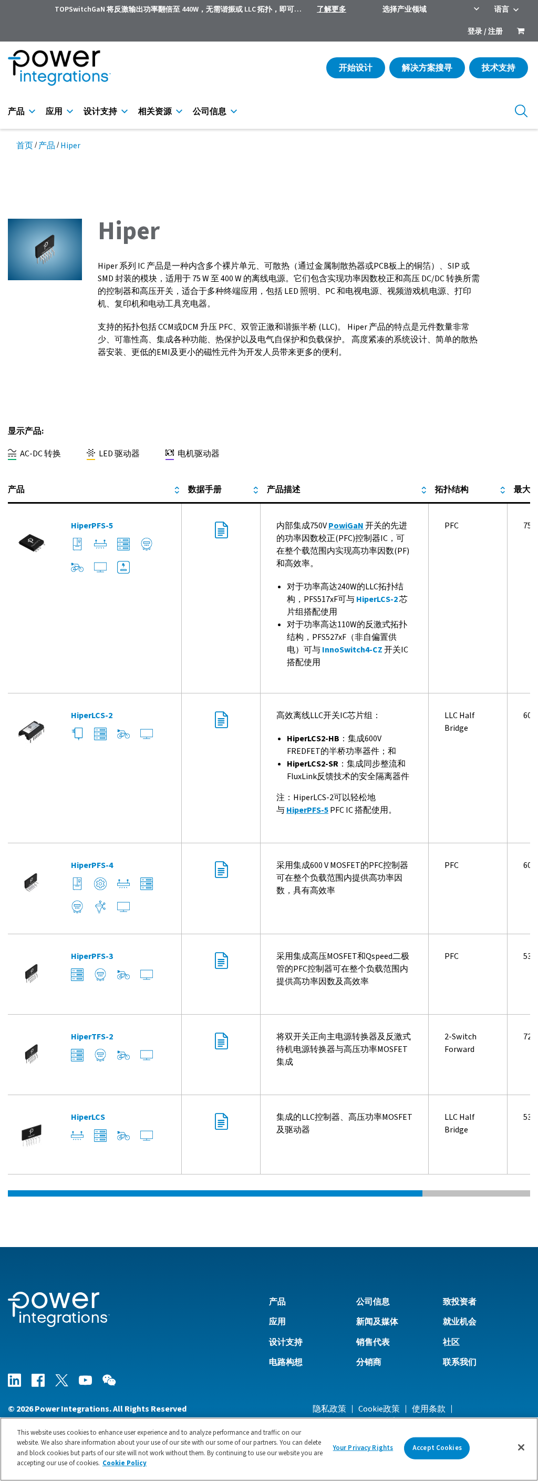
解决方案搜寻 (427, 68)
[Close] (521, 1447)
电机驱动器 (198, 453)
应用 (54, 111)
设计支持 (100, 111)
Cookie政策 (379, 1409)
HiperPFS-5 (92, 526)
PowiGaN (346, 526)
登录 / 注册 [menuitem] (485, 31)
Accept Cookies (437, 1448)
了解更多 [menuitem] (331, 9)
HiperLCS (88, 1117)
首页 (24, 145)
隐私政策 (329, 1409)
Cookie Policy (124, 1463)
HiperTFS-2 (92, 1037)
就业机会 (460, 1321)
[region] (269, 1449)
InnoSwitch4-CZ (352, 650)
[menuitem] (520, 32)
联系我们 (460, 1362)
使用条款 (429, 1409)
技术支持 (498, 68)
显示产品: (26, 431)
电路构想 (286, 1362)
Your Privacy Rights (363, 1448)
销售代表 (373, 1342)
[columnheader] (95, 490)
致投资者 (460, 1302)
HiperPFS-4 (92, 865)
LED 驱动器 (118, 453)
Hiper (70, 145)
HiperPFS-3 (92, 956)
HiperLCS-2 (377, 599)
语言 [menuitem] (501, 9)
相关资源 (155, 111)
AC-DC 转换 (39, 453)
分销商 (368, 1362)
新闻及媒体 (377, 1321)
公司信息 (209, 111)
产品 (16, 111)
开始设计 (356, 68)
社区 (451, 1342)
